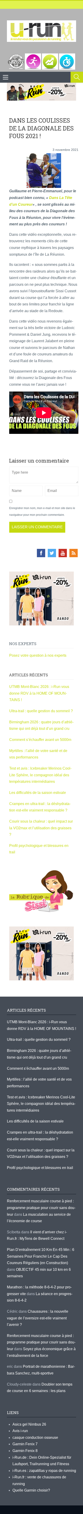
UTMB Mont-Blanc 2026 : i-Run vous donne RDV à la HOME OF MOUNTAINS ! (39, 693)
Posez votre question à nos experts (37, 655)
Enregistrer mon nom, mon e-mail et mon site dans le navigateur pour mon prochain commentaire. (42, 511)
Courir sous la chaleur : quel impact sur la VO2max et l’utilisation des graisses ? (41, 827)
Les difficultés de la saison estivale (37, 793)
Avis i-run (20, 1431)
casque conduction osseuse (35, 1437)
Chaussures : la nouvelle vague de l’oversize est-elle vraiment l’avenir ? (37, 1318)
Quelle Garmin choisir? (31, 1490)
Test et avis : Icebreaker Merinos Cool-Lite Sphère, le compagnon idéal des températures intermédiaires (40, 774)
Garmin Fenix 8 (25, 1451)
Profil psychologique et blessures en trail (40, 1168)
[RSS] (73, 553)
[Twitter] (52, 553)
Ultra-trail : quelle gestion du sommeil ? (41, 711)
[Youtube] (63, 553)
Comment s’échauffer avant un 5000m (40, 740)
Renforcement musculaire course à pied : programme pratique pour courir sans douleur (41, 1207)
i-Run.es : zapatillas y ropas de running (44, 1471)
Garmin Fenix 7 (25, 1444)
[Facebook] (41, 553)
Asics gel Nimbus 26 (29, 1424)
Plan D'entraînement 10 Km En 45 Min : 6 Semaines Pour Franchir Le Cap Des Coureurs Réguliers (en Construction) (40, 1256)
